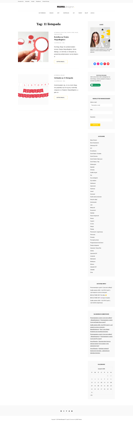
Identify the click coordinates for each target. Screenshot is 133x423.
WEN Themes (79, 419)
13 (101, 382)
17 (91, 385)
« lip (91, 395)
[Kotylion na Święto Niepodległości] (33, 47)
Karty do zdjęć (93, 199)
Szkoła (92, 250)
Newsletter (27, 1)
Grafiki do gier (93, 172)
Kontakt (32, 1)
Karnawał (92, 194)
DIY (74, 12)
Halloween (93, 183)
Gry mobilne (93, 180)
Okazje (51, 12)
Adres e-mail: (93, 102)
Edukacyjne (63, 32)
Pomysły (92, 237)
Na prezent (93, 210)
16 (111, 382)
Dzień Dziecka (93, 156)
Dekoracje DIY (93, 145)
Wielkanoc (92, 261)
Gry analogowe (94, 177)
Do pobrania (42, 12)
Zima (91, 272)
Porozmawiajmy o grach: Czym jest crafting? (101, 287)
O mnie (92, 223)
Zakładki (92, 269)
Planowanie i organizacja (96, 231)
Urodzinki (92, 256)
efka (63, 42)
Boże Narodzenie (94, 142)
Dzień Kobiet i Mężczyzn (96, 159)
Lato (91, 204)
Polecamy (92, 234)
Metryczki (92, 207)
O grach (92, 221)
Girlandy (62, 75)
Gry (58, 12)
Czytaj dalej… (62, 62)
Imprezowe (93, 186)
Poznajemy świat (94, 240)
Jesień (72, 32)
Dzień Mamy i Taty (94, 161)
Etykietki (69, 32)
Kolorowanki (93, 202)
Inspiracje (66, 12)
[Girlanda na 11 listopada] (33, 89)
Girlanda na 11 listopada (63, 78)
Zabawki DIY (93, 267)
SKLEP (86, 12)
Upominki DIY (93, 253)
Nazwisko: (92, 117)
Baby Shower (93, 140)
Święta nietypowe (58, 34)
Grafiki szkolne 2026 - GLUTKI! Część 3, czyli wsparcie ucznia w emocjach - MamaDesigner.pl (101, 327)
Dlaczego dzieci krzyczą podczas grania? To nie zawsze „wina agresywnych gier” (100, 343)
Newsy (80, 12)
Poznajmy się (20, 1)
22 (107, 385)
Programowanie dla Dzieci (96, 242)
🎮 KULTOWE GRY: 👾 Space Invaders (100, 297)
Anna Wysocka (94, 341)
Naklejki (92, 213)
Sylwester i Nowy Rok (95, 248)
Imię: (91, 109)
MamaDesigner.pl (62, 419)
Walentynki (93, 258)
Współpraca (38, 1)
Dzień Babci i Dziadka (95, 153)
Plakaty (92, 229)
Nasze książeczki (94, 215)
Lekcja (92, 12)
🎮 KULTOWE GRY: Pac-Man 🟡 (98, 295)
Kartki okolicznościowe (96, 196)
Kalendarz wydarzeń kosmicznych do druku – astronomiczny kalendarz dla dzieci (100, 351)
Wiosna (92, 264)
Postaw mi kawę (46, 1)
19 (98, 385)
